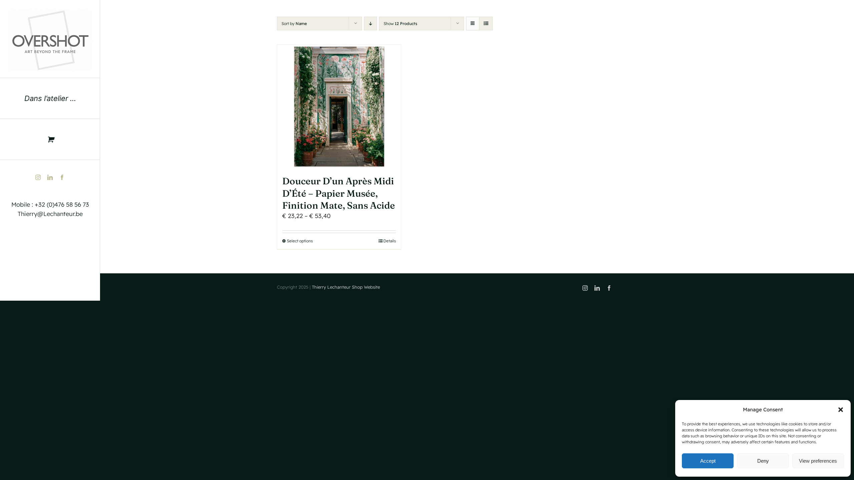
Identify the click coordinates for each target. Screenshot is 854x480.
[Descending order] (370, 23)
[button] (840, 409)
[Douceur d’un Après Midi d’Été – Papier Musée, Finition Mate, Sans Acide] (339, 106)
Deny (763, 461)
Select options (300, 240)
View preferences (818, 461)
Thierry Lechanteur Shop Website (346, 287)
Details (389, 240)
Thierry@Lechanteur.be (50, 214)
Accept (708, 461)
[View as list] (485, 23)
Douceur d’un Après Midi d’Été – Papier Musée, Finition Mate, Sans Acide (338, 193)
